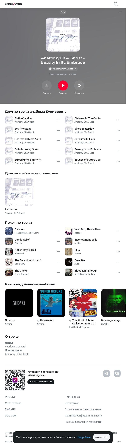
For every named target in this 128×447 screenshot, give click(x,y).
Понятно (101, 437)
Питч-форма (72, 397)
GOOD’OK (10, 416)
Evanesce (11, 209)
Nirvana (10, 320)
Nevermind (46, 320)
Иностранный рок (58, 74)
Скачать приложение (41, 382)
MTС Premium (13, 403)
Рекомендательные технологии (83, 422)
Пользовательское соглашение (83, 409)
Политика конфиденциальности (83, 416)
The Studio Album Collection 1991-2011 (84, 322)
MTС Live (10, 397)
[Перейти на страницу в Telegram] (106, 373)
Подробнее (84, 437)
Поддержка (72, 403)
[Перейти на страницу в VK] (117, 373)
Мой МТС (10, 409)
